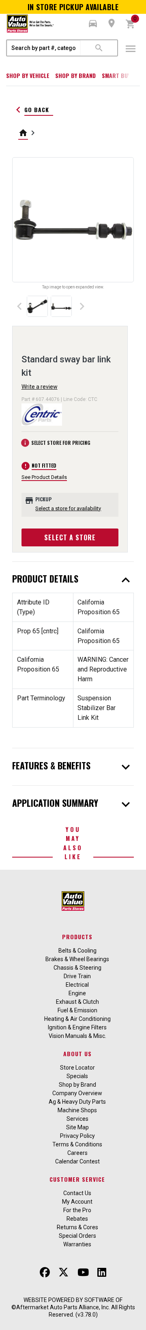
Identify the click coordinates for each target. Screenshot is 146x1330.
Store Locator (77, 1067)
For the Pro (77, 1210)
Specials (77, 1076)
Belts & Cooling (77, 950)
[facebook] (45, 1273)
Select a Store (70, 537)
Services (77, 1119)
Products (77, 936)
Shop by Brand (75, 75)
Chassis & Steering (77, 967)
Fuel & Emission (77, 1010)
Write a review (39, 386)
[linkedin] (101, 1273)
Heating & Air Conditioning (77, 1019)
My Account (77, 1201)
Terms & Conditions (77, 1144)
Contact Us (77, 1193)
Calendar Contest (77, 1161)
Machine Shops (77, 1110)
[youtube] (83, 1273)
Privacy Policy (77, 1136)
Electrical (77, 984)
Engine (77, 993)
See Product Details (44, 477)
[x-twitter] (63, 1273)
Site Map (77, 1127)
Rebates (77, 1218)
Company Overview (77, 1093)
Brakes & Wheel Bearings (77, 959)
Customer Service (77, 1179)
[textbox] (44, 48)
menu (130, 48)
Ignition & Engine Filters (77, 1027)
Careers (77, 1153)
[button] (92, 23)
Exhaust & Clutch (77, 1002)
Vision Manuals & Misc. (77, 1036)
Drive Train (77, 976)
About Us (77, 1053)
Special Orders (77, 1236)
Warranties (77, 1244)
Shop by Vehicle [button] (27, 75)
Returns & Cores (77, 1227)
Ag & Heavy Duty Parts (77, 1101)
